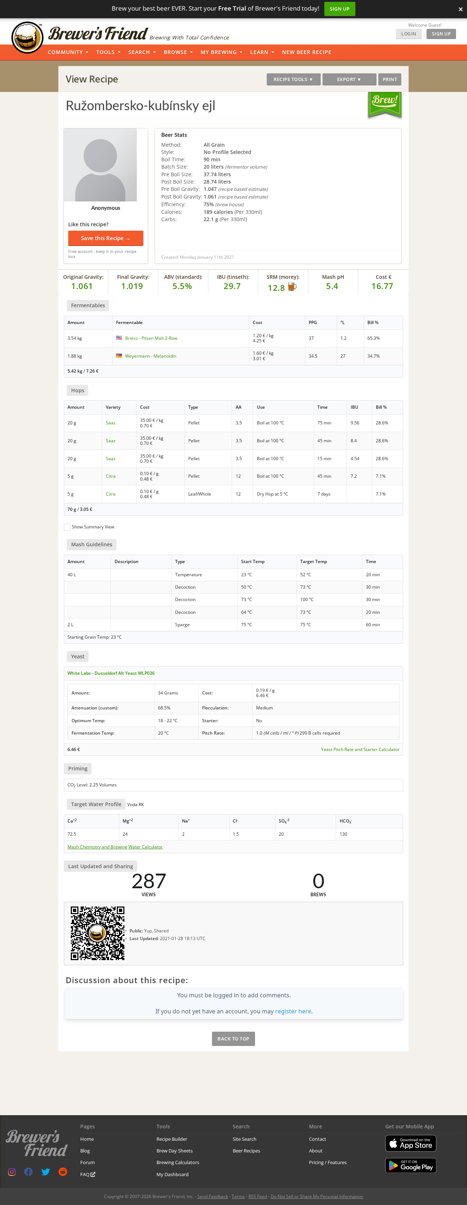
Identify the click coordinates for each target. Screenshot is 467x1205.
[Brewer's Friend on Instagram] (12, 1173)
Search (139, 52)
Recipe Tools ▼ (293, 79)
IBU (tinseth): (233, 276)
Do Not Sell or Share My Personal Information (317, 1196)
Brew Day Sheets (175, 1150)
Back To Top (233, 1038)
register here (293, 1011)
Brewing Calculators (178, 1162)
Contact (317, 1139)
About (316, 1150)
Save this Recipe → (106, 238)
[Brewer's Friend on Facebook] (28, 1173)
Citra (111, 476)
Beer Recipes (246, 1150)
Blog (85, 1150)
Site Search (244, 1139)
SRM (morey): (283, 276)
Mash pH (333, 276)
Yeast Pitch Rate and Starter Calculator (360, 749)
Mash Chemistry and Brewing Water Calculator (115, 847)
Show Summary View (93, 527)
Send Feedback (212, 1196)
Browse (175, 52)
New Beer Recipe (307, 52)
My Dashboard (173, 1174)
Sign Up (340, 8)
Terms (238, 1196)
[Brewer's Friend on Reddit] (62, 1173)
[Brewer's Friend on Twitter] (45, 1173)
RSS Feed (257, 1196)
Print (390, 79)
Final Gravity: (133, 276)
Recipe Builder (172, 1139)
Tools (105, 52)
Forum (87, 1162)
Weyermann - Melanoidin (150, 356)
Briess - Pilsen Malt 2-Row (151, 338)
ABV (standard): (183, 276)
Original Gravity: (83, 276)
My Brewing (219, 52)
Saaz (111, 423)
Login (408, 34)
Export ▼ (349, 79)
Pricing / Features (328, 1162)
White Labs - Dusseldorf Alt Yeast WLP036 (111, 673)
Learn (259, 52)
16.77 (382, 286)
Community (65, 52)
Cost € (383, 276)
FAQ (85, 1174)
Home (87, 1139)
